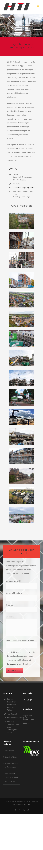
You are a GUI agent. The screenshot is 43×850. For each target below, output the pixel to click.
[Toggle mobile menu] (38, 6)
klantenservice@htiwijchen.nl (23, 187)
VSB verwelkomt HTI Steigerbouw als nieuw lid (11, 777)
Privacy (26, 723)
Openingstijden (11, 757)
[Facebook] (24, 700)
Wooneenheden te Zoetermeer (11, 765)
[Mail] (28, 700)
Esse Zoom (9, 751)
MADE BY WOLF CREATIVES (21, 804)
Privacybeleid (12, 664)
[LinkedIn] (31, 700)
